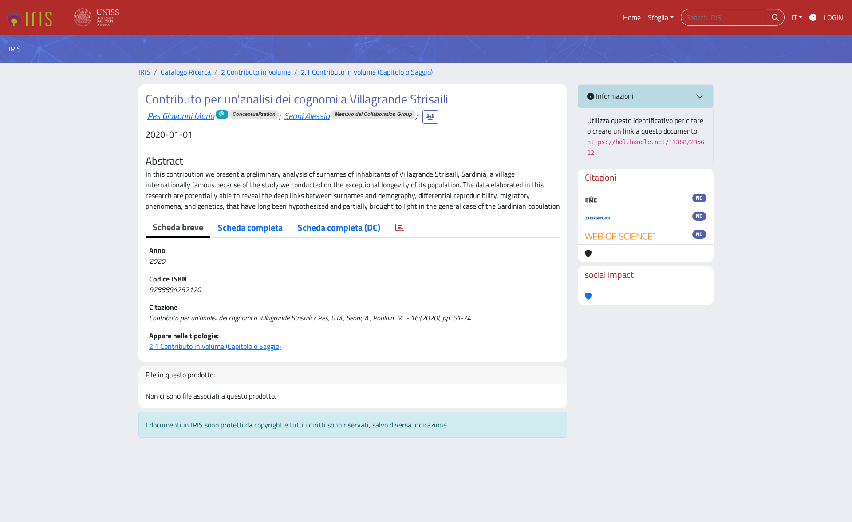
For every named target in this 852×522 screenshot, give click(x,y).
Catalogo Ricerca (186, 72)
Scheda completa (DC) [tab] (339, 227)
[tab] (400, 227)
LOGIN (833, 17)
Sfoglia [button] (658, 17)
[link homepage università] (96, 17)
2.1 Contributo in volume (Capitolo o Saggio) (367, 72)
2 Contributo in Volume (256, 72)
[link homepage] (32, 17)
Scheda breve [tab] (178, 227)
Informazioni (614, 96)
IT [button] (794, 17)
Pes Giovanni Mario (180, 116)
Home (632, 17)
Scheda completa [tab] (250, 227)
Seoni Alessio (307, 116)
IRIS (144, 72)
